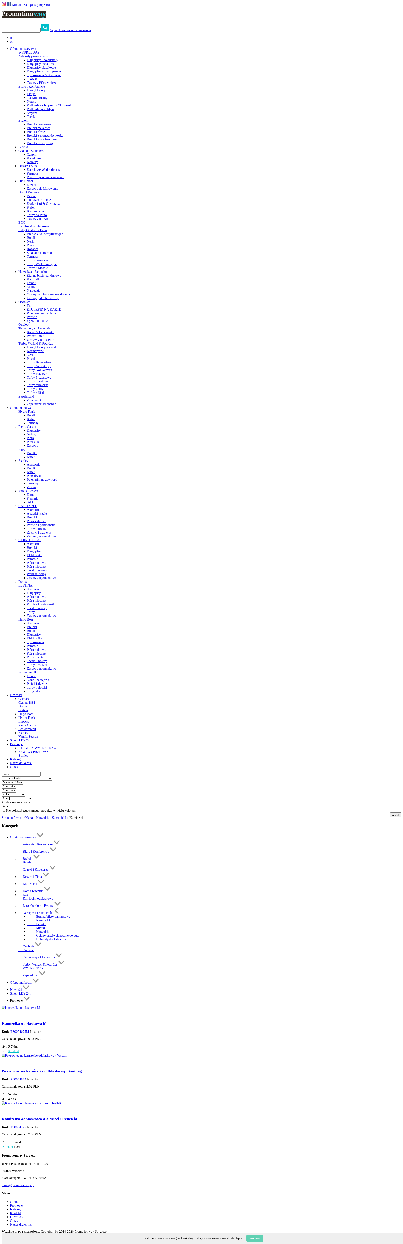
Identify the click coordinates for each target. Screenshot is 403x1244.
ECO (21, 222)
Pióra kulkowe (36, 521)
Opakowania (35, 642)
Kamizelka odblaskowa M (24, 1023)
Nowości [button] (16, 695)
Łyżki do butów (37, 321)
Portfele (32, 317)
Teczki (31, 116)
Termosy (32, 256)
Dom (30, 494)
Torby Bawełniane (39, 362)
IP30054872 (18, 1079)
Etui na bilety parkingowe (44, 275)
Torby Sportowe (37, 381)
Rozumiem (255, 1238)
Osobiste (24, 302)
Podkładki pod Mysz (40, 109)
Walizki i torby (36, 574)
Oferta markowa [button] (21, 407)
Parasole (32, 173)
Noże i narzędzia (38, 680)
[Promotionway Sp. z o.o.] (24, 15)
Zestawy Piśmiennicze (41, 82)
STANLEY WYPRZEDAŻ (37, 748)
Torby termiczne (37, 260)
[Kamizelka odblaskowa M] (21, 1007)
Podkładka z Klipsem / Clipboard (49, 105)
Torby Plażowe (37, 373)
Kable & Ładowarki (40, 332)
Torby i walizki (37, 665)
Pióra (30, 438)
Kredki (31, 184)
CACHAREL (27, 506)
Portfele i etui (35, 657)
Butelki (23, 147)
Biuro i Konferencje (31, 86)
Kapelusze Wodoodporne (43, 169)
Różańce (32, 249)
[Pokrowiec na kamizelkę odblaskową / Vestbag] (34, 1055)
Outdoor (24, 324)
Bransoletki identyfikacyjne (45, 234)
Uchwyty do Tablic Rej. (43, 298)
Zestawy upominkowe (41, 536)
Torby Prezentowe (39, 377)
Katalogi (15, 759)
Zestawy (32, 445)
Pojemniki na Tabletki (41, 313)
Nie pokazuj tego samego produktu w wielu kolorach (41, 810)
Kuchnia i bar (36, 211)
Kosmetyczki (35, 351)
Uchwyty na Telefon (40, 339)
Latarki (31, 283)
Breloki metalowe (38, 128)
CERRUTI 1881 (29, 540)
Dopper (23, 581)
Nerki (30, 241)
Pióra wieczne (36, 566)
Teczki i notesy (37, 570)
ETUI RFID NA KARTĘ (44, 309)
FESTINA (25, 585)
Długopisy (34, 430)
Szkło (30, 502)
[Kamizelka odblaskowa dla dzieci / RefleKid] (33, 1103)
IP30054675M (19, 1031)
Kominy (32, 162)
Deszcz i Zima (28, 166)
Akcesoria (33, 464)
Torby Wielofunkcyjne (42, 264)
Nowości (16, 989)
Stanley (23, 460)
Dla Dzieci (25, 181)
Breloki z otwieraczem (42, 139)
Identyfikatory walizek (42, 347)
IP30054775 (18, 1127)
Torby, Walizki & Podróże (35, 343)
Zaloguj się (30, 5)
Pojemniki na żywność (42, 479)
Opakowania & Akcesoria (44, 75)
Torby (31, 612)
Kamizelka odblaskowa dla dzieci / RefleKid (39, 1119)
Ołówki (32, 79)
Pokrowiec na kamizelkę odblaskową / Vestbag (42, 1071)
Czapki (31, 154)
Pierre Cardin (27, 426)
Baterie (31, 196)
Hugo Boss (25, 619)
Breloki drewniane (39, 124)
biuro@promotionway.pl (18, 1185)
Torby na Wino (37, 215)
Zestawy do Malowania (42, 188)
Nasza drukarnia (21, 763)
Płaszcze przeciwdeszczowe (45, 177)
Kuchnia (32, 498)
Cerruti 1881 (26, 702)
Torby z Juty (35, 389)
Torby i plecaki (37, 687)
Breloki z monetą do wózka (45, 135)
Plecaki (32, 358)
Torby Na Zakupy (39, 366)
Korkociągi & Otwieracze (44, 203)
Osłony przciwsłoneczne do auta (48, 294)
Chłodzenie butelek (39, 200)
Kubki (31, 207)
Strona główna (11, 817)
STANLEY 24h (20, 740)
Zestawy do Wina (38, 218)
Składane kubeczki (39, 253)
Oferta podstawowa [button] (23, 48)
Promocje (16, 1205)
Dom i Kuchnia (28, 192)
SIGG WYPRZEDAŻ (33, 751)
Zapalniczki (26, 396)
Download (17, 1217)
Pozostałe (33, 442)
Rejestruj (45, 5)
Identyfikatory (36, 90)
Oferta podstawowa (23, 837)
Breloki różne (36, 132)
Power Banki (35, 336)
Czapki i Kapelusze (31, 150)
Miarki (31, 287)
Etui (29, 305)
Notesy (31, 101)
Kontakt (17, 5)
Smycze (32, 113)
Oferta (28, 817)
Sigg (21, 449)
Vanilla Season (28, 491)
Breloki (23, 120)
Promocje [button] (16, 744)
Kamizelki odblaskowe (33, 226)
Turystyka (33, 691)
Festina (23, 710)
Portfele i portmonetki (41, 525)
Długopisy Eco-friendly (42, 60)
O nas (14, 767)
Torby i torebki (37, 528)
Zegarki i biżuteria (39, 532)
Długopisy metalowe (40, 64)
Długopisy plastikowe (41, 67)
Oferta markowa (21, 982)
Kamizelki (34, 279)
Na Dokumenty (37, 98)
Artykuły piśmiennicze (33, 56)
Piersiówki (34, 476)
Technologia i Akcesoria (34, 328)
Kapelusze (34, 158)
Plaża (30, 245)
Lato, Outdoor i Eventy (33, 230)
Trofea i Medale (37, 268)
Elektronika (34, 555)
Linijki (31, 94)
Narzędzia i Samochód (33, 271)
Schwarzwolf (27, 672)
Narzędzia (33, 290)
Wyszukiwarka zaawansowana (70, 30)
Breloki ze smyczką (40, 143)
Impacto (23, 721)
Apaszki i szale (37, 513)
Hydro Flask (26, 411)
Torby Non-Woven (39, 370)
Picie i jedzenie (37, 683)
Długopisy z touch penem (44, 71)
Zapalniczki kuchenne (41, 404)
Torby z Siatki (36, 392)
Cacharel (24, 699)
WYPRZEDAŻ (29, 52)
